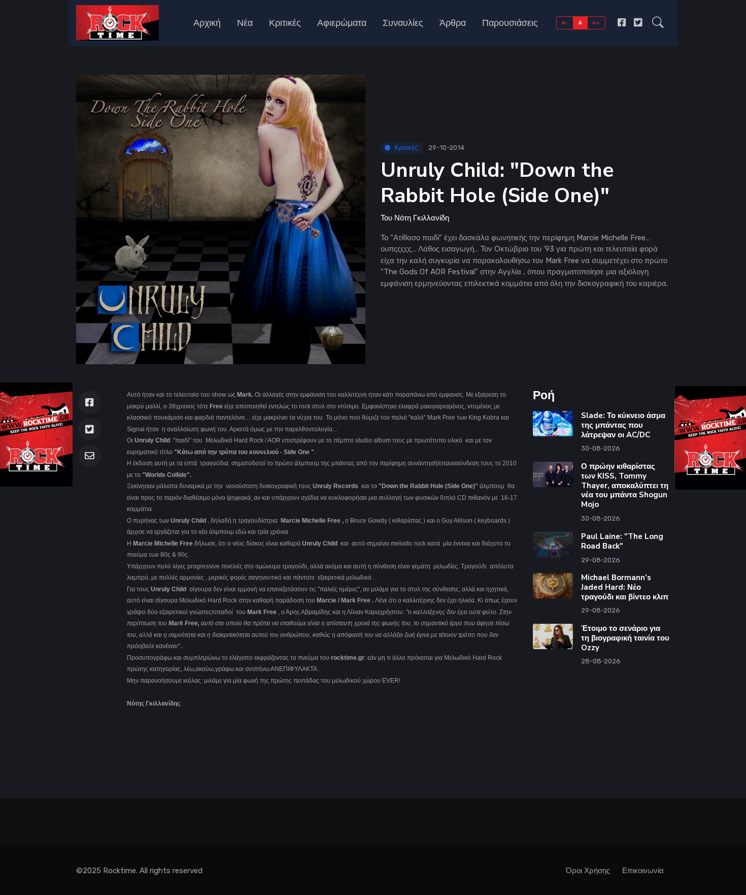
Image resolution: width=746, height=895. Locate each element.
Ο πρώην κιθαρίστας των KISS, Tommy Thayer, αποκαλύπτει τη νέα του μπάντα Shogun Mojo (624, 485)
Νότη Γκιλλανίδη (421, 217)
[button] (658, 23)
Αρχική (207, 23)
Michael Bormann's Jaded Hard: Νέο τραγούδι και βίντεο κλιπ (624, 587)
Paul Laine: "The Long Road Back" (622, 541)
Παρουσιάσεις (510, 23)
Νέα (245, 23)
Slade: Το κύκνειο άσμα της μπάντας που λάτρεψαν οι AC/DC (623, 425)
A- (565, 22)
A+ (596, 22)
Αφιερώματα (341, 23)
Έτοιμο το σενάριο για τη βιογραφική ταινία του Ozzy (625, 638)
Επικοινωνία (643, 870)
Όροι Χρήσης (588, 870)
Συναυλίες (403, 23)
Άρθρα (452, 23)
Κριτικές (285, 23)
